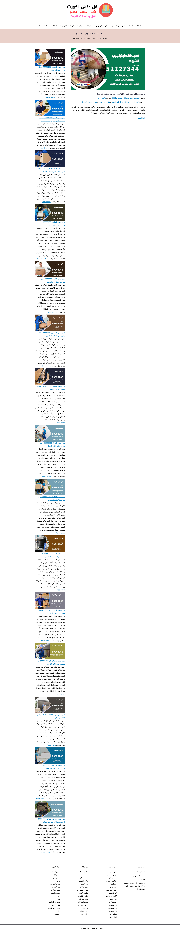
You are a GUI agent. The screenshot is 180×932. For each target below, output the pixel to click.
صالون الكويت (83, 881)
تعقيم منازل (84, 887)
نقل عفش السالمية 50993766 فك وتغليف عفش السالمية (52, 223)
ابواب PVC (113, 917)
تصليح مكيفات (55, 893)
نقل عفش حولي (101, 26)
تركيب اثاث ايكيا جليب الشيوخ (121, 102)
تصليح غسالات (55, 872)
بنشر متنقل (113, 878)
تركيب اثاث (102, 98)
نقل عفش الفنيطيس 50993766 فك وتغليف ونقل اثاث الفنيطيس (52, 555)
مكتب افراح (84, 878)
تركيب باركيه (112, 908)
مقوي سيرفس (111, 890)
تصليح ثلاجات (55, 875)
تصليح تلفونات (55, 878)
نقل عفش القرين (68, 26)
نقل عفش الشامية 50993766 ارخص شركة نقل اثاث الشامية (51, 498)
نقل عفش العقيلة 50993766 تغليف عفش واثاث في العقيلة (52, 611)
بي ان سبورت (112, 875)
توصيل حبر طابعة (54, 908)
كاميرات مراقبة (111, 896)
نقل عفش (113, 899)
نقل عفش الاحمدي (118, 26)
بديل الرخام (84, 914)
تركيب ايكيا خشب (104, 102)
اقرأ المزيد (141, 118)
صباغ (58, 899)
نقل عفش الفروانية (85, 26)
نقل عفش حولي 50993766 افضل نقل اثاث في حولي (51, 716)
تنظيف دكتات (83, 893)
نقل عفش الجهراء (51, 26)
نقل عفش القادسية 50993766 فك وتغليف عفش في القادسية (52, 766)
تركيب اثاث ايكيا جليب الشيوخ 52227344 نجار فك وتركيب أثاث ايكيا (121, 94)
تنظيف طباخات (83, 896)
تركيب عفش (92, 102)
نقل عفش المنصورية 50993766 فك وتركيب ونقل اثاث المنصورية (52, 334)
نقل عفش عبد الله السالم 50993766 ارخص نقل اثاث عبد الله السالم (51, 820)
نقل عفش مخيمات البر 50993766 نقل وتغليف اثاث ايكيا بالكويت (51, 662)
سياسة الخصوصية (138, 876)
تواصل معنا (141, 872)
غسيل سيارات (55, 890)
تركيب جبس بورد (82, 905)
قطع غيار (57, 914)
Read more (50, 97)
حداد (58, 881)
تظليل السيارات (83, 902)
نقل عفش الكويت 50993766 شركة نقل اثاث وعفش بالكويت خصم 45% (134, 886)
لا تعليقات (84, 102)
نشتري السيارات (82, 890)
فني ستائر (85, 908)
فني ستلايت (112, 872)
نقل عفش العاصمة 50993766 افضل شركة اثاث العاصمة (51, 68)
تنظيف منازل (84, 872)
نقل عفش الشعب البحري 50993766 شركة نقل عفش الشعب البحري (51, 170)
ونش (58, 896)
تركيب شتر (113, 911)
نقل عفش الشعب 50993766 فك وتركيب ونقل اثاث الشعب (53, 280)
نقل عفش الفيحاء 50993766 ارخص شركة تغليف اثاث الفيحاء (52, 444)
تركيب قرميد (55, 905)
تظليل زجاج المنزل (53, 902)
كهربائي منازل (112, 893)
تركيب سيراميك (111, 905)
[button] (128, 25)
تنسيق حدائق (84, 911)
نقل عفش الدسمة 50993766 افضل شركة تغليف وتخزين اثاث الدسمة (52, 119)
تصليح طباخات (83, 899)
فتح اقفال (113, 884)
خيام (58, 911)
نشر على (122, 98)
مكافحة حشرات (111, 881)
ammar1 (137, 98)
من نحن (142, 879)
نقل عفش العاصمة (135, 26)
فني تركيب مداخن (54, 884)
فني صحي (113, 887)
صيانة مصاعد (112, 914)
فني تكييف (84, 884)
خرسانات (85, 875)
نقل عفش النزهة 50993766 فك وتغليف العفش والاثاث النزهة (50, 387)
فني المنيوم (56, 887)
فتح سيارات (112, 902)
